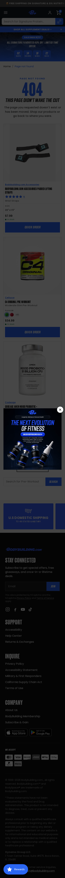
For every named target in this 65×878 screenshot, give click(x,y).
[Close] (60, 410)
